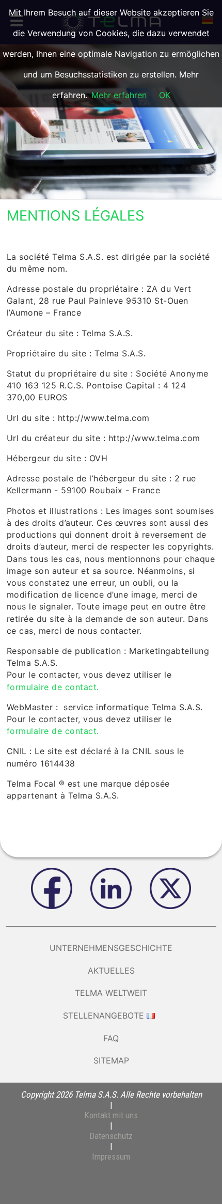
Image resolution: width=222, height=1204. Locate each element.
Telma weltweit (111, 993)
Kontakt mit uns (111, 1115)
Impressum (111, 1156)
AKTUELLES (111, 970)
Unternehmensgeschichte (111, 948)
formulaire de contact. (53, 687)
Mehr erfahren (119, 95)
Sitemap (111, 1060)
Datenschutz (111, 1136)
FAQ (111, 1038)
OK (164, 95)
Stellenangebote (103, 1015)
